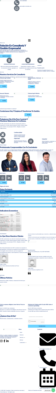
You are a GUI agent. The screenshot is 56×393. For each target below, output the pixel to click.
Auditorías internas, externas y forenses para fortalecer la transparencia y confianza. (34, 82)
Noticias (21, 340)
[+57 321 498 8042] (16, 3)
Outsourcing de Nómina (33, 93)
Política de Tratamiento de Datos (35, 390)
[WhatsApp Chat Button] (53, 390)
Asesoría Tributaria (4, 93)
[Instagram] (1, 341)
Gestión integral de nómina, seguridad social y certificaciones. (35, 96)
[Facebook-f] (4, 341)
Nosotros (21, 334)
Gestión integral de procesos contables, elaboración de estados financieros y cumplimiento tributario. (7, 82)
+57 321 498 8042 (23, 0)
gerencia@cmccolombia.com (25, 6)
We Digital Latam (11, 392)
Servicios (22, 337)
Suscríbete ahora (42, 326)
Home (21, 332)
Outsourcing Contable (5, 78)
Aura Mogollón (21, 173)
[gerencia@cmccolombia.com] (16, 8)
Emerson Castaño (40, 173)
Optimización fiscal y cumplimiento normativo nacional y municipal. (6, 96)
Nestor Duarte (2, 173)
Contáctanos (22, 342)
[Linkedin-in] (7, 341)
